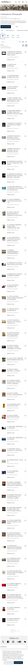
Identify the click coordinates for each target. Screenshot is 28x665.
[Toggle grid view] (23, 45)
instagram (13, 642)
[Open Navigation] (26, 2)
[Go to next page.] (18, 631)
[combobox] (9, 42)
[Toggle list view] (26, 45)
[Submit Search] (15, 2)
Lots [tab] (2, 30)
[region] (14, 657)
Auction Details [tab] (10, 30)
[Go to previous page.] (9, 631)
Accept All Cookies (18, 662)
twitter (3, 642)
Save (17, 26)
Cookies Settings (8, 662)
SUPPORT (4, 647)
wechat (25, 642)
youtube (19, 642)
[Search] (20, 42)
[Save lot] (25, 52)
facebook (8, 642)
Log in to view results (5, 26)
